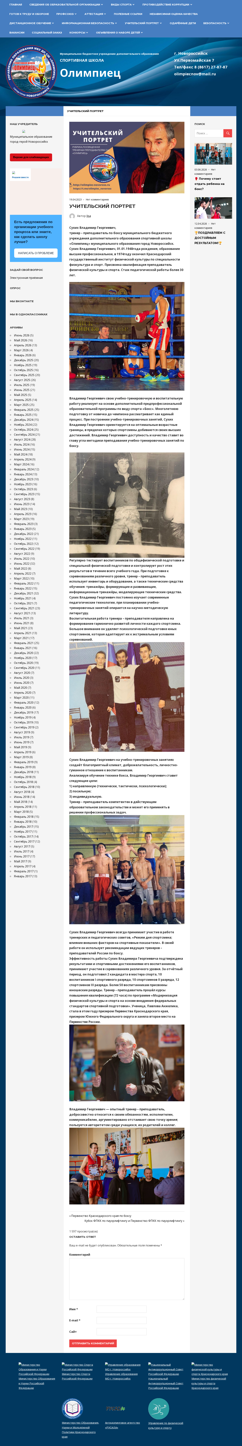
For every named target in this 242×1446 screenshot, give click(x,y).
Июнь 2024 (21, 449)
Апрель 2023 (22, 514)
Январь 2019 (23, 767)
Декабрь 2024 (23, 420)
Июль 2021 (21, 618)
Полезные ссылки (128, 14)
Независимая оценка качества (174, 14)
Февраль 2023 (23, 524)
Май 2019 (20, 747)
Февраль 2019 (23, 762)
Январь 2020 (23, 707)
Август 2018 (22, 792)
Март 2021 (21, 638)
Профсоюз (65, 14)
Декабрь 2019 (23, 712)
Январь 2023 (23, 529)
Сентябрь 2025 (24, 375)
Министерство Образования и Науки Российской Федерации (37, 1383)
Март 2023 (21, 519)
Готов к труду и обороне (29, 14)
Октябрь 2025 (23, 370)
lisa (88, 216)
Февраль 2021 (23, 643)
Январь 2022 (23, 588)
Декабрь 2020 (23, 653)
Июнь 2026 (21, 335)
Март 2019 (21, 757)
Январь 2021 (23, 648)
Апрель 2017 (22, 866)
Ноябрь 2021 (23, 598)
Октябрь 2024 (23, 430)
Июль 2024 (21, 444)
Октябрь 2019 (23, 722)
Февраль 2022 (23, 583)
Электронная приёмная (26, 278)
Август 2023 (22, 499)
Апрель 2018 (22, 807)
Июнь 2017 (21, 856)
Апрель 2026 (22, 345)
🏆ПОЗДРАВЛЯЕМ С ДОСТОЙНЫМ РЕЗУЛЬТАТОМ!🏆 (210, 238)
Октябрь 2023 (23, 489)
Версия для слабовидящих (31, 157)
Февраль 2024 (23, 469)
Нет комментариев (97, 199)
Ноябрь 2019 (23, 717)
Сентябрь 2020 (24, 668)
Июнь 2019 (21, 742)
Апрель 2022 (22, 573)
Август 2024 (22, 439)
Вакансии (16, 32)
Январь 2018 (23, 822)
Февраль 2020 (23, 702)
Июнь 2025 (21, 390)
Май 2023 (20, 509)
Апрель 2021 (22, 633)
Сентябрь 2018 (24, 787)
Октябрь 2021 (23, 603)
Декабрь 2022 (23, 534)
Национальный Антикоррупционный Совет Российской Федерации (165, 1383)
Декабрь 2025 (23, 360)
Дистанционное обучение (30, 23)
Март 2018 (21, 812)
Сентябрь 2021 (24, 608)
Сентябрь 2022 (24, 549)
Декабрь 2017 (23, 827)
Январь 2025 (23, 415)
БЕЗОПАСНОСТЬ (214, 23)
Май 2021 (20, 628)
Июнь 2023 (21, 504)
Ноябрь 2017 (23, 832)
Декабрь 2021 (23, 593)
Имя (73, 1309)
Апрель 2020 (22, 693)
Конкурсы (77, 32)
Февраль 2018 (23, 817)
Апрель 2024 (22, 459)
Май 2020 (20, 688)
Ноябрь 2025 (23, 365)
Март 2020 (21, 698)
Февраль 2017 (23, 871)
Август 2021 (22, 613)
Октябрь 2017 (23, 836)
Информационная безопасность (88, 23)
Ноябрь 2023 (23, 484)
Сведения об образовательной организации (64, 4)
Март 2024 (21, 464)
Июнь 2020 (21, 683)
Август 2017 (22, 846)
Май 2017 (20, 861)
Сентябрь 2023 (24, 494)
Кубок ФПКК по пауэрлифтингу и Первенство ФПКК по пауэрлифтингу (133, 1221)
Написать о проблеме (36, 253)
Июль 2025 (21, 385)
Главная (15, 4)
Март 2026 (21, 350)
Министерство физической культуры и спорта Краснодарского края (209, 1383)
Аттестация (94, 14)
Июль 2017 (21, 851)
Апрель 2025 (22, 400)
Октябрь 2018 (23, 782)
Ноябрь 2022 (23, 539)
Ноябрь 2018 (23, 777)
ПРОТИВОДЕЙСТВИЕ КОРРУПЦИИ (165, 4)
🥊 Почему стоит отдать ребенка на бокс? (209, 184)
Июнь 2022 (21, 564)
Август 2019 (22, 732)
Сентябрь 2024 (24, 435)
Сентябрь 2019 (24, 727)
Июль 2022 (21, 559)
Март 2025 (21, 405)
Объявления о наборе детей (118, 32)
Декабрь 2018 (23, 772)
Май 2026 (20, 340)
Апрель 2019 (22, 752)
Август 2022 (22, 554)
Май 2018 (20, 802)
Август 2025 (22, 380)
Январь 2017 (23, 876)
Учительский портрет (142, 23)
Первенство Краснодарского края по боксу (101, 1216)
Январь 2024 (23, 474)
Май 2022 (20, 568)
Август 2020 (22, 673)
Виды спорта (121, 4)
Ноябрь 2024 (23, 425)
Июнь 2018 (21, 797)
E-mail (74, 1320)
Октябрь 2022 (23, 544)
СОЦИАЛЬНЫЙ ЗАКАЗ (47, 32)
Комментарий (79, 1255)
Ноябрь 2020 (23, 658)
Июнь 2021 (21, 623)
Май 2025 (20, 395)
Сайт (73, 1332)
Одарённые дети (183, 23)
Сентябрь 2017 (24, 841)
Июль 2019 (21, 737)
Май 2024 (20, 454)
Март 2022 (21, 578)
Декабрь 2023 (23, 479)
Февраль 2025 (23, 410)
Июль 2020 (21, 678)
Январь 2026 (23, 355)
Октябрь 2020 (23, 663)
